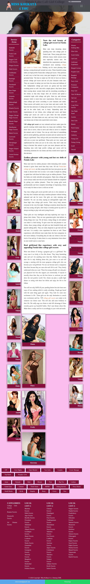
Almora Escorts (73, 534)
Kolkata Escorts (29, 568)
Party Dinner (77, 486)
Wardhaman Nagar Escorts (13, 128)
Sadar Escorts (13, 112)
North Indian (75, 128)
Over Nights (18, 470)
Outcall (73, 149)
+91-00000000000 (74, 2)
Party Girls (74, 81)
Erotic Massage (74, 470)
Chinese (21, 486)
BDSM (47, 486)
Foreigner (74, 131)
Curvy (54, 491)
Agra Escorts (29, 515)
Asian (6, 482)
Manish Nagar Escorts (13, 122)
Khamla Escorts (14, 108)
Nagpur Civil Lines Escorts (13, 61)
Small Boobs (9, 491)
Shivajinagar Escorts (13, 144)
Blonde (40, 482)
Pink (50, 482)
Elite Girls (74, 51)
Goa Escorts (50, 536)
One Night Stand (74, 112)
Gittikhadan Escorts (12, 74)
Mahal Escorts (13, 133)
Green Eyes (8, 486)
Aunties (73, 117)
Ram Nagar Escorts (12, 92)
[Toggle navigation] (81, 6)
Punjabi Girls (75, 72)
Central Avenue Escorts (13, 156)
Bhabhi (73, 124)
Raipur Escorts (73, 541)
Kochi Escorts (51, 566)
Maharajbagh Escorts (13, 103)
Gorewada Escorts (12, 138)
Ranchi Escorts (73, 557)
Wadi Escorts (13, 69)
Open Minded (33, 470)
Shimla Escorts (73, 548)
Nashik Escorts (73, 511)
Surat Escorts (51, 529)
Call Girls (74, 58)
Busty (44, 491)
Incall (73, 146)
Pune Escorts (51, 518)
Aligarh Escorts (29, 529)
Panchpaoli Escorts (12, 86)
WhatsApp (67, 582)
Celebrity (74, 135)
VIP (6, 470)
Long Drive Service (74, 106)
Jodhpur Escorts (52, 564)
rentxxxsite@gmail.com (22, 582)
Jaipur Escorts (51, 548)
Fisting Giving (75, 142)
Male (29, 482)
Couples (60, 470)
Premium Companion (74, 86)
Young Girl (74, 139)
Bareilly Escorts (30, 518)
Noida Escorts (29, 543)
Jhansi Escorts (29, 536)
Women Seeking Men (75, 47)
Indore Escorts (51, 568)
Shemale (17, 482)
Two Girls (47, 470)
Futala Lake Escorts (12, 55)
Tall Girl (73, 98)
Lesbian (73, 482)
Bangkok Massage (74, 76)
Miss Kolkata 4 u (46, 578)
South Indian (75, 55)
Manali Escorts (73, 550)
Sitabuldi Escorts (12, 49)
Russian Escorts (12, 512)
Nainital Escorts (73, 522)
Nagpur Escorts (73, 508)
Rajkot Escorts (73, 545)
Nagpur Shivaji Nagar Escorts (13, 117)
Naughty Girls (22, 474)
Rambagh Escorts (12, 80)
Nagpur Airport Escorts (14, 150)
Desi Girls (74, 120)
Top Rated (8, 474)
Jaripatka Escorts (11, 97)
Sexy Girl (74, 91)
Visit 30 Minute (76, 94)
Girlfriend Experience (74, 63)
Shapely (32, 491)
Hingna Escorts (13, 65)
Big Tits (61, 482)
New (64, 491)
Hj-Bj (21, 491)
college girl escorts (49, 298)
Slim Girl (74, 101)
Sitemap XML (57, 578)
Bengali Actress (76, 68)
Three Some (34, 486)
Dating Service (61, 486)
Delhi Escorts (29, 513)
